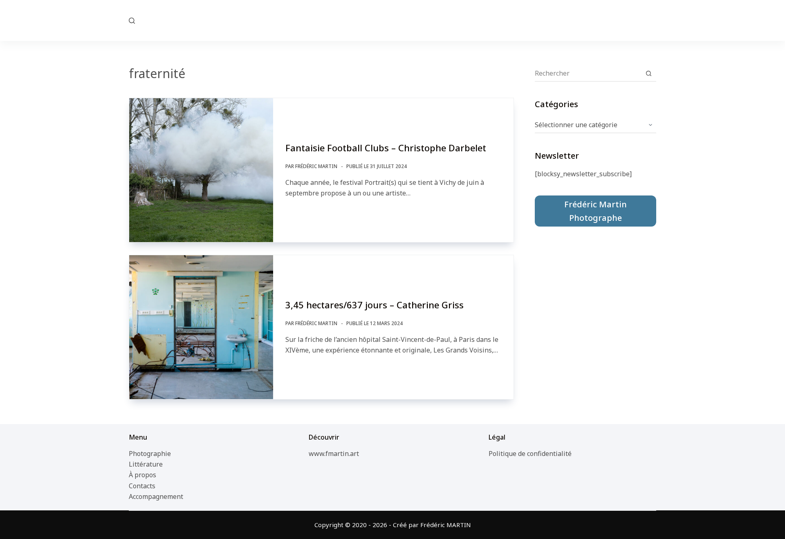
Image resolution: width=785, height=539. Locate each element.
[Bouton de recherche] (648, 73)
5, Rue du (392, 20)
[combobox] (588, 73)
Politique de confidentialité (530, 453)
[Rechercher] (132, 21)
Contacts (142, 485)
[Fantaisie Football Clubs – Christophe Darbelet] (201, 170)
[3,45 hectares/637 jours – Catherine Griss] (201, 327)
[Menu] (652, 20)
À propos (142, 474)
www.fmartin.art (334, 453)
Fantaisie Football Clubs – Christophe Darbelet (385, 147)
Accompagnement (156, 496)
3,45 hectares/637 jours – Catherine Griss (374, 305)
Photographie (150, 453)
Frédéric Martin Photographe (595, 211)
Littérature (146, 464)
